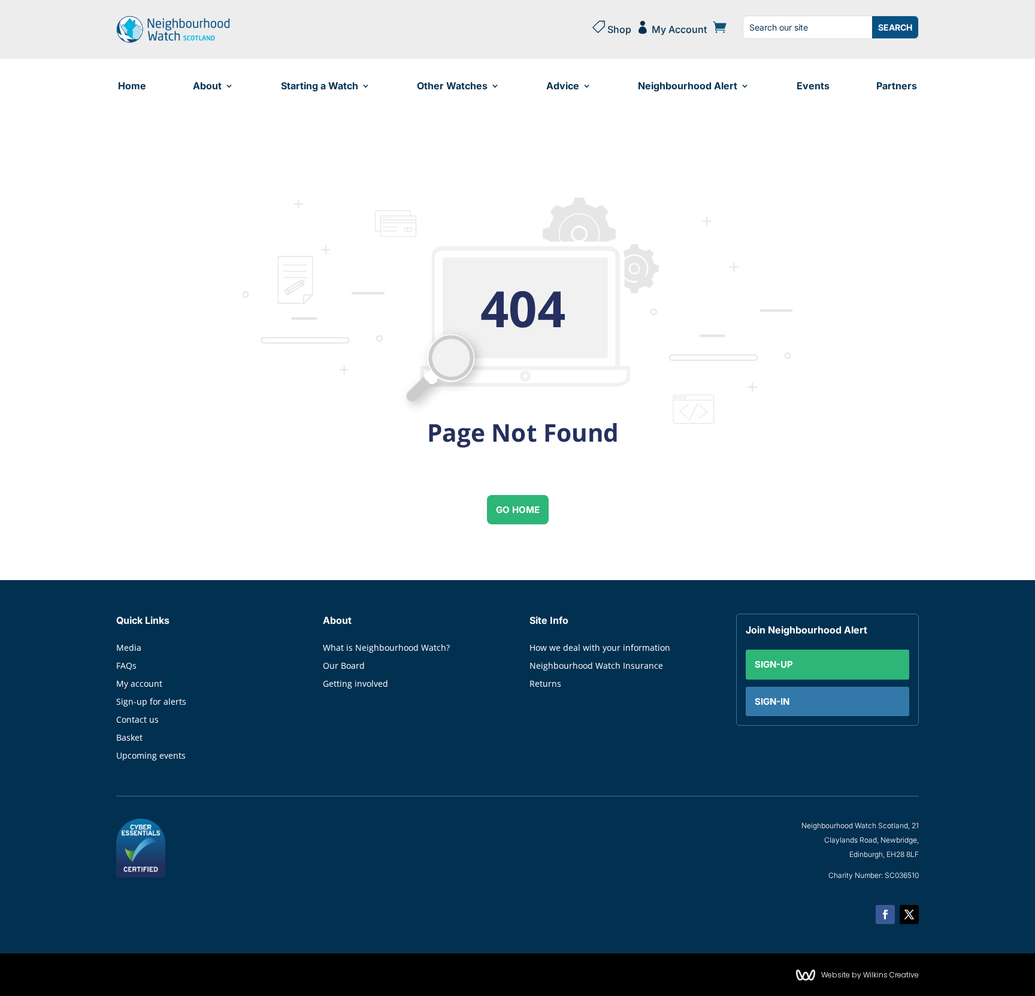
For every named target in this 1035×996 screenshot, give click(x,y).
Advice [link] (562, 86)
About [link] (207, 86)
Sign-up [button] (774, 664)
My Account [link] (671, 27)
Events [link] (813, 86)
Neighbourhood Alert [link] (687, 86)
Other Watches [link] (452, 86)
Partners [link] (896, 86)
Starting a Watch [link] (319, 86)
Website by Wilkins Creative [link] (870, 975)
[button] (885, 914)
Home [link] (132, 86)
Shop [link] (611, 27)
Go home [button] (518, 509)
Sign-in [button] (772, 701)
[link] (173, 40)
